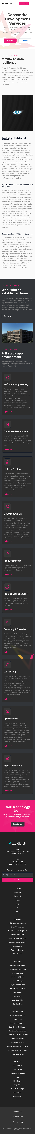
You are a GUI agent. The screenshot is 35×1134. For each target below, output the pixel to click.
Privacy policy (17, 1111)
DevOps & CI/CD (17, 977)
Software (17, 962)
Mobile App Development (17, 931)
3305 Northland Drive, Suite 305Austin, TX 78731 (17, 853)
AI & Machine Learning (17, 923)
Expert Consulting (17, 927)
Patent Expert (17, 1019)
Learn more (25, 41)
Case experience (17, 1054)
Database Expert (17, 1042)
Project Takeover (17, 935)
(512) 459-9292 (17, 862)
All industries (17, 1096)
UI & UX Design (17, 973)
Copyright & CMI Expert (17, 1027)
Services (17, 892)
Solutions (17, 919)
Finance (17, 1077)
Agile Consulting (17, 1000)
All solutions (17, 954)
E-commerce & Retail (17, 1073)
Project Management (17, 985)
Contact (24, 3)
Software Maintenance (17, 938)
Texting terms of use (18, 1116)
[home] (7, 3)
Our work (7, 316)
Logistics (17, 1085)
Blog (17, 904)
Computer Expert (17, 1039)
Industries (17, 1062)
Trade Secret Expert (17, 1015)
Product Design (17, 981)
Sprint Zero (17, 946)
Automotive (17, 1066)
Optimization (17, 996)
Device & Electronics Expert (17, 1046)
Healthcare (17, 1081)
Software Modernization (17, 942)
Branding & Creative (17, 988)
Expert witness (17, 1012)
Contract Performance (17, 1031)
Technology (17, 1092)
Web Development (17, 950)
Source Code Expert (17, 1023)
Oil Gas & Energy (17, 1089)
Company (17, 888)
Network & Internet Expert (17, 1050)
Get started (10, 41)
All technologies (17, 1004)
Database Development (17, 969)
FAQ (17, 908)
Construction (17, 1069)
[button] (32, 3)
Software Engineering (17, 965)
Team (17, 900)
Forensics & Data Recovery (17, 1035)
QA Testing (17, 992)
